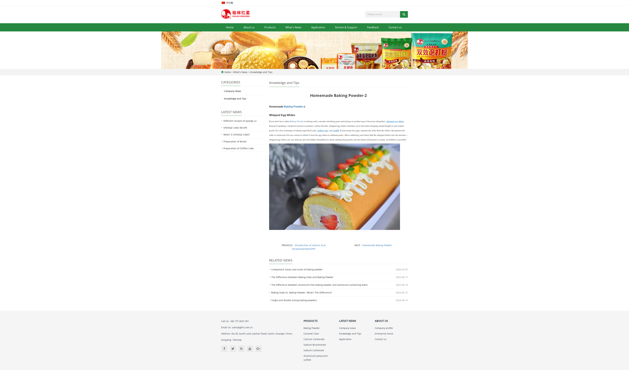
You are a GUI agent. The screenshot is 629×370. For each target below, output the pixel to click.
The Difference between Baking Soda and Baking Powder (302, 277)
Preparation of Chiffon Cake (238, 148)
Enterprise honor (384, 333)
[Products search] (404, 14)
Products (270, 27)
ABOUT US (381, 321)
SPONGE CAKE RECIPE (235, 127)
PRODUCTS (311, 321)
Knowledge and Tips (260, 72)
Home (230, 27)
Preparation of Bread (234, 141)
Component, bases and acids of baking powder (297, 269)
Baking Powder (293, 106)
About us (249, 27)
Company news (347, 328)
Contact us (395, 27)
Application (318, 27)
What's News (293, 27)
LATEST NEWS (347, 321)
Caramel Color (311, 333)
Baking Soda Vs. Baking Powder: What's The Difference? (301, 292)
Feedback (373, 27)
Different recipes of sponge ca (240, 120)
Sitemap (237, 339)
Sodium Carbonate (314, 350)
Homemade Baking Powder (377, 245)
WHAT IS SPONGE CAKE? (236, 134)
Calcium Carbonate (314, 339)
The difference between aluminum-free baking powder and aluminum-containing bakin (319, 284)
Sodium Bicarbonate (315, 344)
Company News (232, 91)
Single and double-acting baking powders (294, 300)
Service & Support (346, 27)
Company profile (384, 328)
